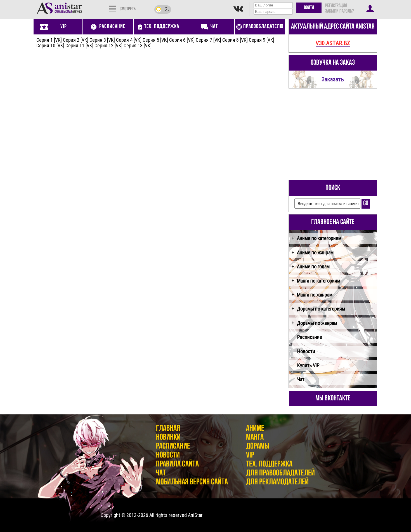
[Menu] (112, 8)
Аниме (255, 428)
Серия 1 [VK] (49, 40)
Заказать (333, 79)
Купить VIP (308, 365)
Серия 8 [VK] (235, 40)
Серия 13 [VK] (138, 45)
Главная (168, 428)
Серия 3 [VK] (102, 40)
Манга (255, 437)
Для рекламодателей (277, 482)
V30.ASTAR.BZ (333, 42)
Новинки (168, 437)
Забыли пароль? (339, 11)
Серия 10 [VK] (50, 45)
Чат (300, 379)
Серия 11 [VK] (79, 45)
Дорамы (257, 446)
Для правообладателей (280, 473)
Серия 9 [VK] (261, 40)
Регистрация (336, 5)
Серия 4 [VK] (128, 40)
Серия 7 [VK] (208, 40)
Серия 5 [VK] (155, 40)
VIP (250, 455)
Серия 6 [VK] (182, 40)
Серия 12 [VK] (108, 45)
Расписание (309, 337)
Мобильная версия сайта (192, 482)
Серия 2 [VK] (75, 40)
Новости (306, 351)
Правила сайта (177, 464)
